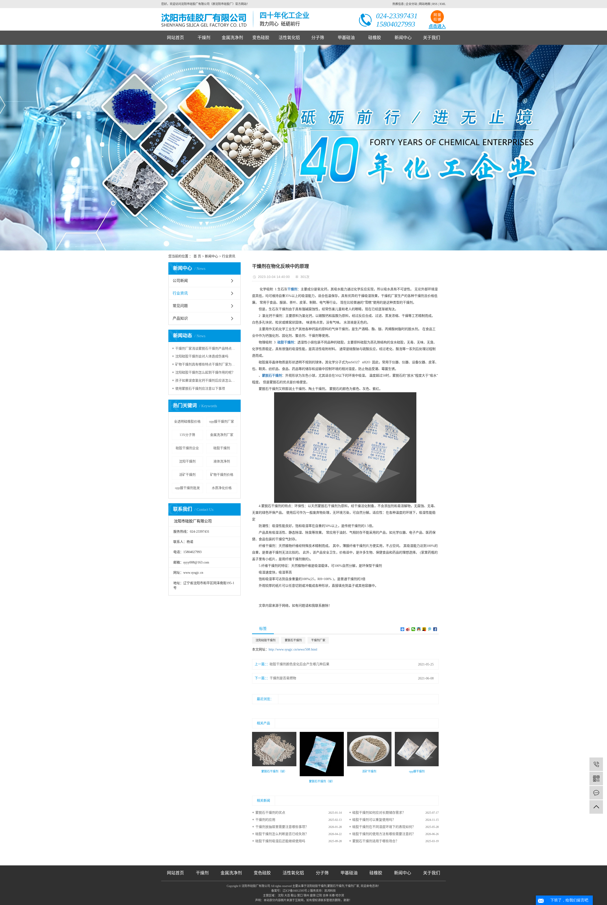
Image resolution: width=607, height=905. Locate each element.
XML (442, 4)
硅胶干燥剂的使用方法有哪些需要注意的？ (383, 834)
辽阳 (319, 895)
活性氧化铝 (289, 37)
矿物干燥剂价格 (221, 474)
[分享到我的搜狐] (424, 629)
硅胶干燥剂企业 (187, 448)
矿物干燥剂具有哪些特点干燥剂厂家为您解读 (206, 364)
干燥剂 (204, 37)
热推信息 (398, 4)
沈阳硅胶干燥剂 (266, 640)
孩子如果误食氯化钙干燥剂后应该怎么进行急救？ (206, 380)
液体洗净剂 (221, 461)
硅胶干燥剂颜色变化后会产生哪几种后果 (299, 664)
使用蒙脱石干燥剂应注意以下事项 (200, 388)
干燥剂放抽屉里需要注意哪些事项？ (281, 827)
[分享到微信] (413, 629)
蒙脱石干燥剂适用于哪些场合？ (375, 841)
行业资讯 (228, 256)
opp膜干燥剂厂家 (221, 421)
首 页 (197, 256)
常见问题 (180, 306)
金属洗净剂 (232, 37)
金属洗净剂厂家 (221, 435)
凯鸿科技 (330, 890)
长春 (332, 895)
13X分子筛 (187, 435)
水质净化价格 (222, 488)
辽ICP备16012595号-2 (296, 890)
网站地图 (424, 4)
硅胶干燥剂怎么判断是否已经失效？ (281, 834)
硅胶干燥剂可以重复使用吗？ (373, 820)
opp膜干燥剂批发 (187, 488)
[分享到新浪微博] (408, 629)
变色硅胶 (260, 37)
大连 (287, 895)
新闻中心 (403, 37)
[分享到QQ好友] (419, 629)
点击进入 (437, 26)
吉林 (325, 895)
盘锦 (313, 895)
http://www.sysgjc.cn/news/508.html (293, 649)
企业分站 (411, 4)
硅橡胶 (374, 37)
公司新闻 (180, 281)
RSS (434, 4)
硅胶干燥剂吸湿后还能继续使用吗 (280, 841)
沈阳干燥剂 (187, 461)
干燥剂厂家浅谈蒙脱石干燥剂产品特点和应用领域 (206, 348)
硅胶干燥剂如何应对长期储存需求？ (378, 812)
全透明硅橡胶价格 (187, 421)
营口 (300, 895)
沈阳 (281, 895)
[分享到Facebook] (435, 629)
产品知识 (180, 318)
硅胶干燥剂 (221, 448)
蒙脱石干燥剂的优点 (270, 812)
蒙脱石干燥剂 (293, 640)
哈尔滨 (340, 895)
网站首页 (175, 37)
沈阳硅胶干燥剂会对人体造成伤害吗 (201, 356)
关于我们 (431, 37)
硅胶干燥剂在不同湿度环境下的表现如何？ (383, 827)
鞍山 (293, 895)
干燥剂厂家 (318, 640)
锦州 (306, 895)
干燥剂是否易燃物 (283, 678)
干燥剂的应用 (265, 820)
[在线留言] (596, 792)
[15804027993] (596, 764)
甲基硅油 (346, 37)
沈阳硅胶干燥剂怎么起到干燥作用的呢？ (205, 372)
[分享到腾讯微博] (430, 629)
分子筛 (317, 37)
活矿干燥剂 (187, 474)
